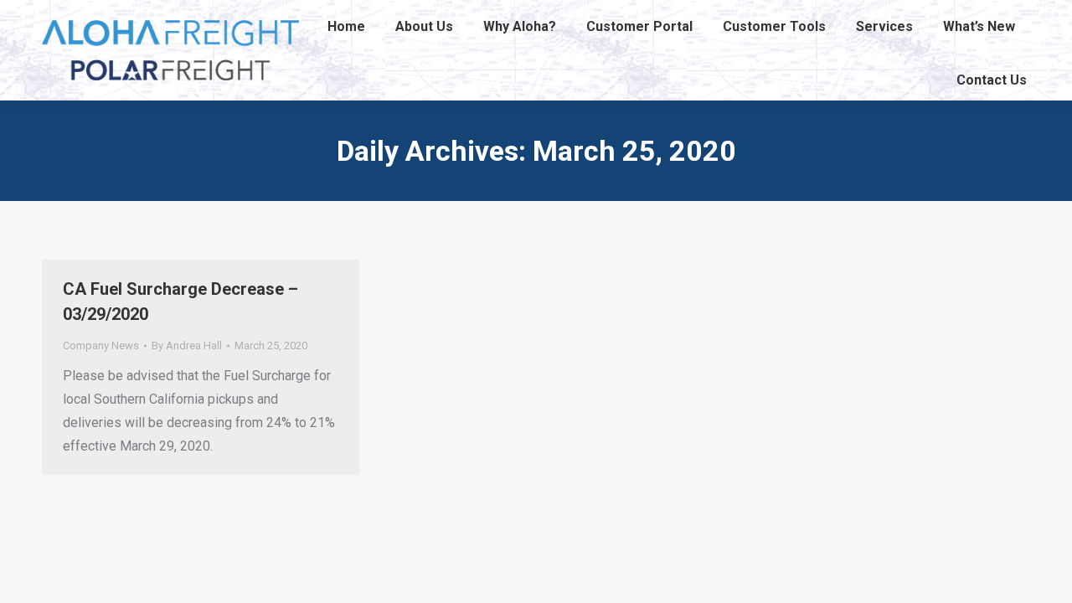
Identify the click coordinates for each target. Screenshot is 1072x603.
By (187, 345)
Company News (101, 345)
